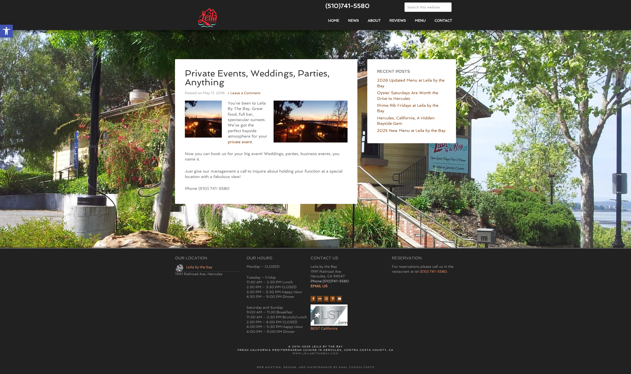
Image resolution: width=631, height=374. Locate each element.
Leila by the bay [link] (199, 267)
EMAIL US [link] (319, 286)
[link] (6, 31)
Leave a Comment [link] (245, 93)
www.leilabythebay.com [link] (315, 353)
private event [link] (240, 142)
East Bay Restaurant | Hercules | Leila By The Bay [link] (232, 18)
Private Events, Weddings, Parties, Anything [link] (257, 78)
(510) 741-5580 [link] (433, 271)
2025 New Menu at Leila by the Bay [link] (411, 130)
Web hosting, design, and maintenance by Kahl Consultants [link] (315, 367)
